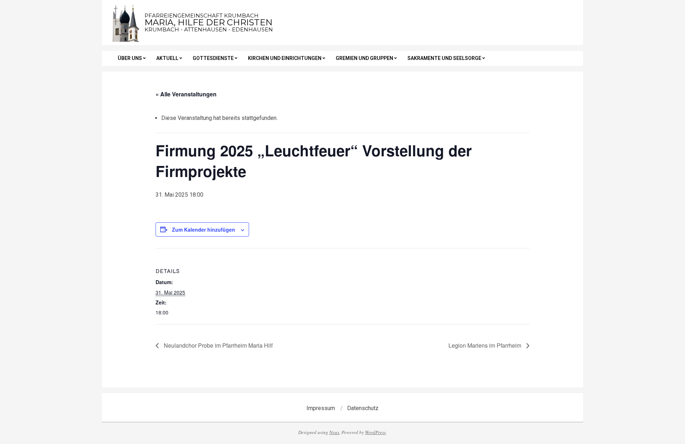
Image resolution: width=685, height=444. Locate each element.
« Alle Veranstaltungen (186, 94)
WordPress (375, 432)
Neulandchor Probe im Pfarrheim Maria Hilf (217, 345)
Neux (334, 432)
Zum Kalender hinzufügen (203, 229)
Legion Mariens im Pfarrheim (485, 345)
